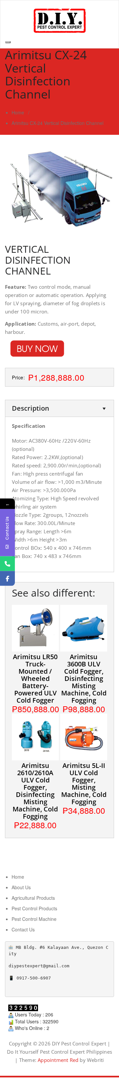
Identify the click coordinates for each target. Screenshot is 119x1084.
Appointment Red (57, 1060)
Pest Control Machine (34, 919)
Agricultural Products (33, 897)
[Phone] (7, 563)
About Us (21, 887)
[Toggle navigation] (8, 42)
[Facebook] (7, 578)
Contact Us (23, 929)
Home (18, 112)
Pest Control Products (34, 908)
